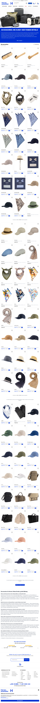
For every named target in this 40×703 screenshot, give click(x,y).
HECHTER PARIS (23, 679)
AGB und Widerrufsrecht (5, 674)
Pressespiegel (14, 675)
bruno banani (23, 675)
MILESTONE (29, 675)
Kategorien (4, 6)
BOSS (21, 674)
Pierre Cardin (36, 674)
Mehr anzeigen (19, 40)
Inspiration (21, 6)
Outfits (29, 6)
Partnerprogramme (14, 674)
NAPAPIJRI (29, 678)
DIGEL (22, 678)
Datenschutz (4, 675)
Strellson (35, 675)
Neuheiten (15, 6)
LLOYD (28, 674)
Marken (9, 6)
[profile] (35, 3)
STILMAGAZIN (35, 6)
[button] (26, 3)
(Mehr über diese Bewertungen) (20, 643)
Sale (26, 6)
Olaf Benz (28, 679)
